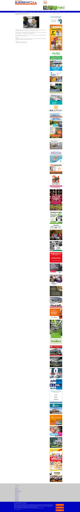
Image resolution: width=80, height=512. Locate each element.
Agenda (31, 11)
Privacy (52, 11)
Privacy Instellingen (47, 11)
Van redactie (42, 11)
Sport (19, 11)
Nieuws (16, 11)
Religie (16, 500)
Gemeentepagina (23, 11)
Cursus (16, 488)
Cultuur (16, 487)
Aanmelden (16, 38)
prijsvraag (16, 499)
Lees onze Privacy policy (17, 509)
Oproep (16, 496)
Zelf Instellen (60, 507)
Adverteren (34, 11)
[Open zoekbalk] (64, 12)
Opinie (28, 11)
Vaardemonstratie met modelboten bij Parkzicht (21, 42)
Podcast (38, 11)
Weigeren (59, 510)
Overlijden (16, 497)
